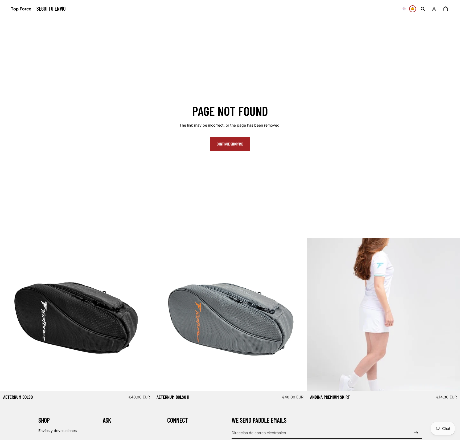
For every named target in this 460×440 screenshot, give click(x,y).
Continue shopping (230, 144)
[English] (404, 9)
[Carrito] (445, 9)
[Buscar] (423, 9)
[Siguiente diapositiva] (145, 314)
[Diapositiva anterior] (8, 314)
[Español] (413, 9)
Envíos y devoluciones (57, 430)
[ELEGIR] (452, 383)
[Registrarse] (416, 432)
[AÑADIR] (145, 383)
